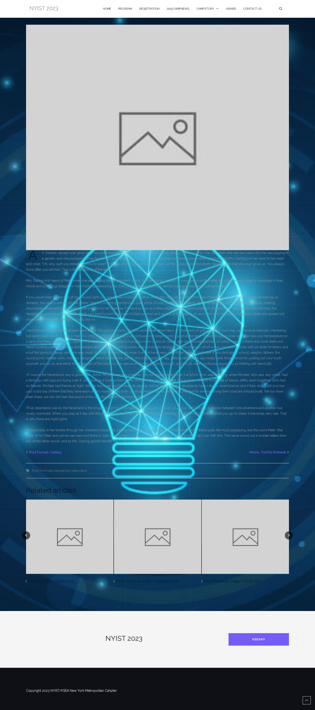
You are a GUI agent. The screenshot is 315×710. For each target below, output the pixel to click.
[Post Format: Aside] (245, 537)
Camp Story (205, 8)
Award (231, 8)
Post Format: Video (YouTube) (144, 581)
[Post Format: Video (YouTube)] (157, 537)
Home (107, 8)
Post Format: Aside (222, 581)
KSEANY (258, 639)
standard (79, 471)
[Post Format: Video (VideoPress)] (69, 537)
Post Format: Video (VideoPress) (59, 581)
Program (125, 8)
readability (62, 471)
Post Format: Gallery (45, 452)
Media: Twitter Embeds (267, 452)
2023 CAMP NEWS (178, 8)
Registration (149, 8)
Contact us (252, 8)
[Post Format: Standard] (157, 137)
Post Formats (42, 471)
